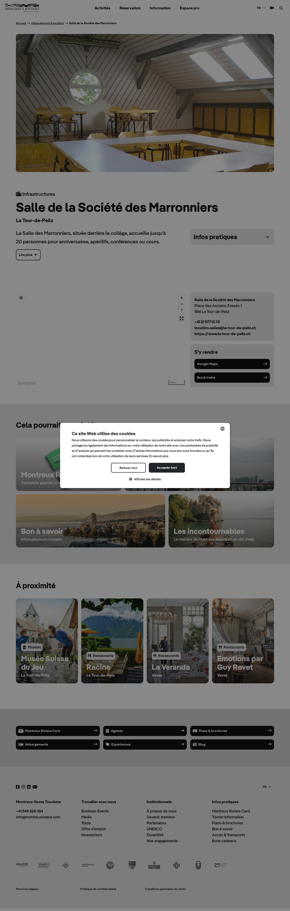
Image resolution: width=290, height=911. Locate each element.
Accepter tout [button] (167, 468)
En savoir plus (158, 456)
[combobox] (222, 429)
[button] (145, 479)
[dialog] (145, 455)
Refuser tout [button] (128, 468)
